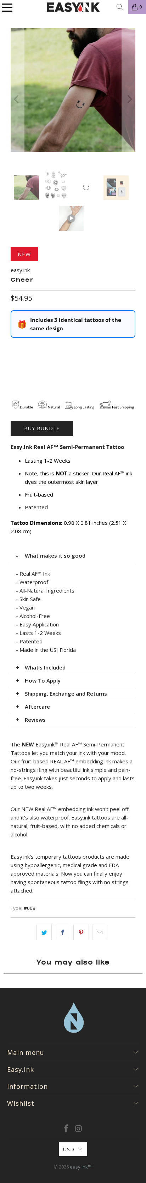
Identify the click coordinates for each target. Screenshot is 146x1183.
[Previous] (17, 99)
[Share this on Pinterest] (81, 932)
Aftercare (37, 706)
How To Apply (43, 680)
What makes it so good (55, 555)
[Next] (129, 99)
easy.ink (20, 270)
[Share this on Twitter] (44, 932)
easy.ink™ (80, 1167)
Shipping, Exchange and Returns (66, 693)
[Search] (120, 7)
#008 (29, 908)
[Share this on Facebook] (62, 932)
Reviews (35, 719)
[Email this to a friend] (99, 932)
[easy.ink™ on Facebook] (66, 1128)
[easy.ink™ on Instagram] (78, 1128)
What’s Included (45, 667)
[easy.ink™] (73, 7)
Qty (15, 348)
